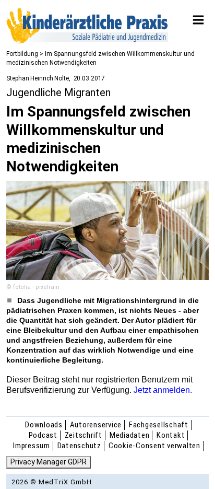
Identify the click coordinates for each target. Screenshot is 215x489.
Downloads (44, 424)
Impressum (31, 445)
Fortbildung (22, 53)
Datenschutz (79, 445)
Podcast (43, 435)
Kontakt (171, 435)
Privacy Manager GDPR (48, 462)
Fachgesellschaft (158, 424)
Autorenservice (96, 424)
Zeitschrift (83, 435)
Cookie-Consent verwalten (154, 445)
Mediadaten (130, 435)
